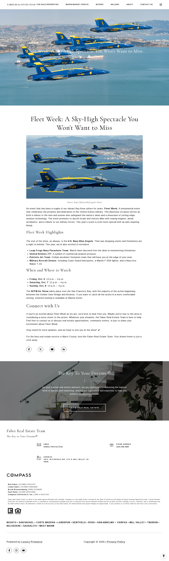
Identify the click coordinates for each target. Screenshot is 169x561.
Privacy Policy (116, 542)
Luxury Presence (31, 542)
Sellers (115, 4)
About (129, 4)
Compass (68, 499)
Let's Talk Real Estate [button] (84, 408)
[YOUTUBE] (23, 550)
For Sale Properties (47, 4)
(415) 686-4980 (122, 446)
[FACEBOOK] (9, 550)
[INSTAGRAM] (16, 550)
